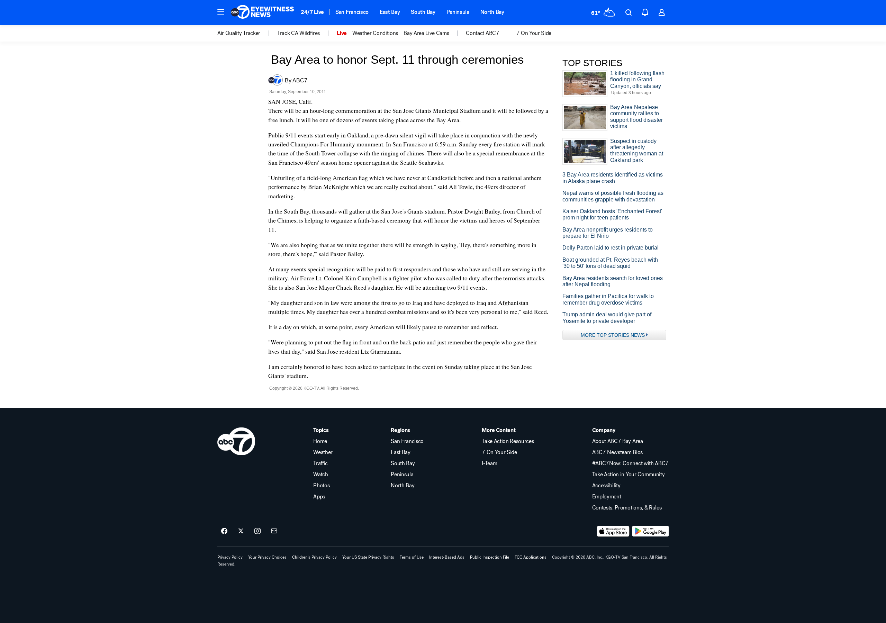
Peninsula (457, 12)
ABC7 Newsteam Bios (617, 452)
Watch (320, 474)
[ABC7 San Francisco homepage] (262, 12)
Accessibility (606, 485)
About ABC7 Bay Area (617, 441)
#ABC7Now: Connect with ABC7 (630, 463)
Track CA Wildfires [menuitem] (298, 33)
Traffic (320, 463)
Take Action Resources (508, 441)
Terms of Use (412, 557)
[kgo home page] (236, 441)
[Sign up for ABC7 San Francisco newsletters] (274, 531)
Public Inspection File (489, 557)
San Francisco (352, 12)
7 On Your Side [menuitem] (534, 33)
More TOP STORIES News (613, 335)
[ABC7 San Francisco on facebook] (224, 531)
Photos (321, 485)
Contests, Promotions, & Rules (627, 508)
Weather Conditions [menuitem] (375, 33)
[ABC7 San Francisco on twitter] (241, 531)
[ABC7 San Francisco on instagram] (257, 531)
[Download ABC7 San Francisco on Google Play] (650, 531)
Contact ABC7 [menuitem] (482, 33)
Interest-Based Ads (446, 557)
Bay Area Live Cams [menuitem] (426, 33)
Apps (319, 496)
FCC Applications (530, 557)
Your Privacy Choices (267, 557)
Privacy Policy (230, 557)
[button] (221, 12)
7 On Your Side (499, 452)
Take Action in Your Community (628, 474)
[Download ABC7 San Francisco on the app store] (613, 531)
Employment (606, 496)
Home (320, 441)
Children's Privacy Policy (314, 557)
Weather (323, 452)
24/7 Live (312, 12)
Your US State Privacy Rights (368, 557)
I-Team (489, 463)
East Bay (390, 12)
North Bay (492, 12)
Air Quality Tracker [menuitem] (238, 33)
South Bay (423, 12)
